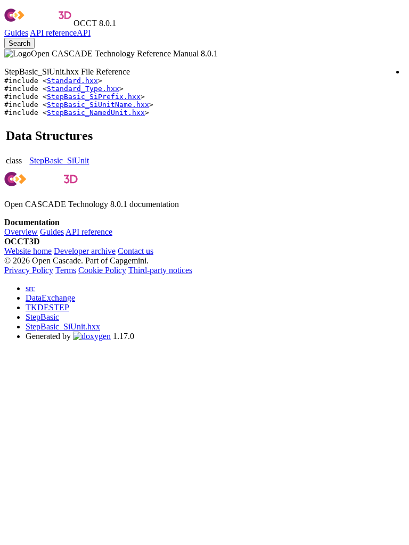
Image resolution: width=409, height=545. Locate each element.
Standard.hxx (72, 81)
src (30, 288)
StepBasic (42, 316)
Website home (28, 250)
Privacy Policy (28, 270)
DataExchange (50, 297)
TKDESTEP (47, 307)
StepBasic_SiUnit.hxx (63, 326)
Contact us (135, 250)
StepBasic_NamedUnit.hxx (96, 113)
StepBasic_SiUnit (59, 160)
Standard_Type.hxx (83, 89)
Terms (65, 270)
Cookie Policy (102, 270)
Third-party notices (160, 270)
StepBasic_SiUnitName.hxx (98, 105)
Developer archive (85, 250)
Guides (16, 32)
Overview (21, 231)
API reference (89, 231)
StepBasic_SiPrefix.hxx (94, 97)
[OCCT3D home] (37, 23)
